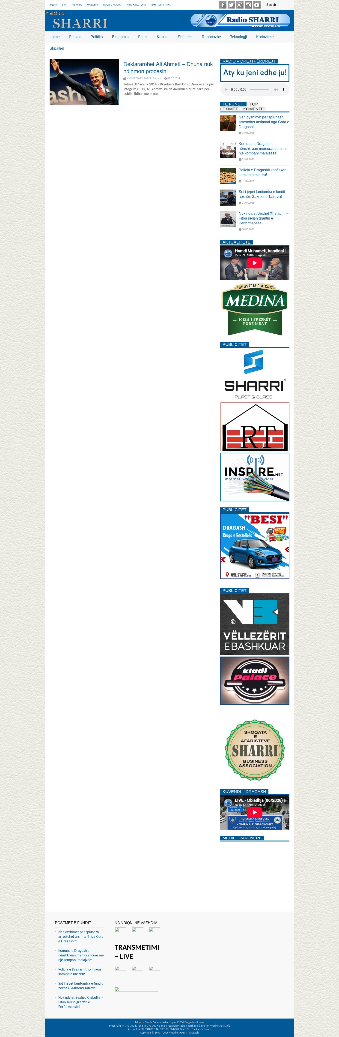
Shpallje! (57, 48)
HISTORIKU (77, 5)
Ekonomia (120, 37)
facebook (222, 5)
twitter (231, 5)
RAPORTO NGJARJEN (112, 5)
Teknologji (238, 37)
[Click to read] (84, 82)
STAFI (64, 5)
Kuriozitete (265, 37)
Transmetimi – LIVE (160, 5)
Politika (97, 37)
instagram (248, 5)
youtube (257, 5)
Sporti (143, 37)
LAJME (148, 78)
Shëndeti (185, 37)
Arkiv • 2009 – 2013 (136, 5)
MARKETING (92, 5)
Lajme (55, 37)
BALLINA (53, 5)
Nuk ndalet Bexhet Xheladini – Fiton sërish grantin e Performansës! (263, 218)
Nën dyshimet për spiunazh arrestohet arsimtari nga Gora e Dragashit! (264, 122)
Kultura (163, 37)
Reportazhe (211, 37)
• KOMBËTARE (135, 78)
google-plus (240, 5)
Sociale (75, 37)
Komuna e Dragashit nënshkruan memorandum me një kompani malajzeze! (263, 148)
